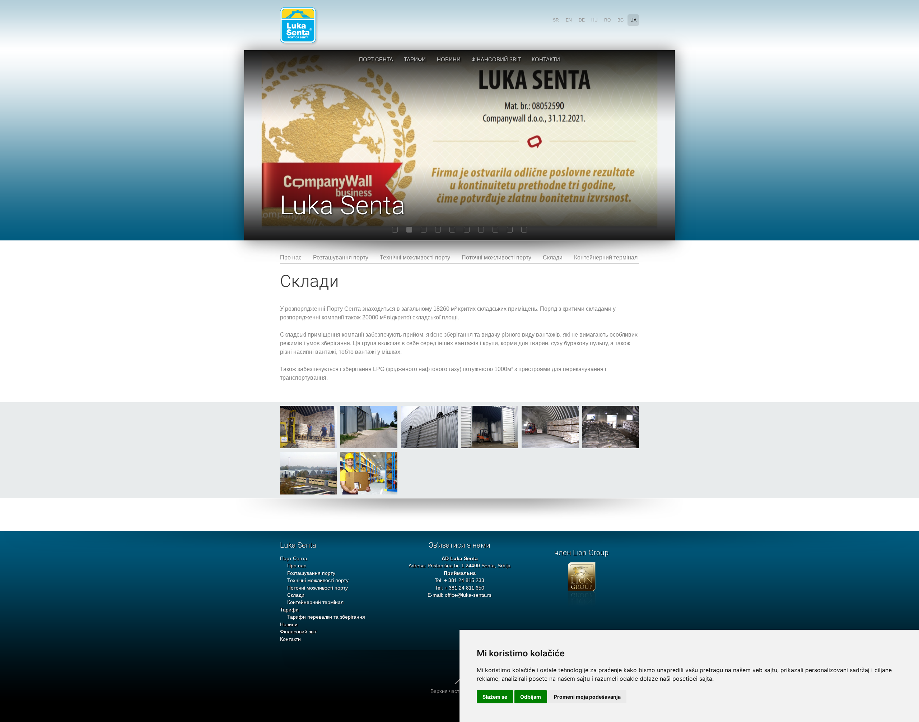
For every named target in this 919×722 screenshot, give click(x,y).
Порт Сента (376, 59)
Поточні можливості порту (496, 257)
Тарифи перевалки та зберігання (326, 617)
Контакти (546, 59)
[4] (438, 229)
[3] (423, 229)
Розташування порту (340, 257)
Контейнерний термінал (606, 257)
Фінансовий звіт (496, 59)
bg (620, 20)
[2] (409, 229)
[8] (495, 229)
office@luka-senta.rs (468, 595)
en (569, 20)
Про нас (291, 257)
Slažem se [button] (494, 697)
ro (607, 20)
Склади (553, 257)
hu (594, 20)
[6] (467, 229)
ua (633, 20)
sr (556, 20)
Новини (449, 59)
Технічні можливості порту (415, 257)
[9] (510, 229)
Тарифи (415, 59)
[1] (395, 229)
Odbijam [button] (530, 697)
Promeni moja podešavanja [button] (587, 697)
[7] (481, 229)
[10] (524, 229)
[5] (452, 229)
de (582, 20)
